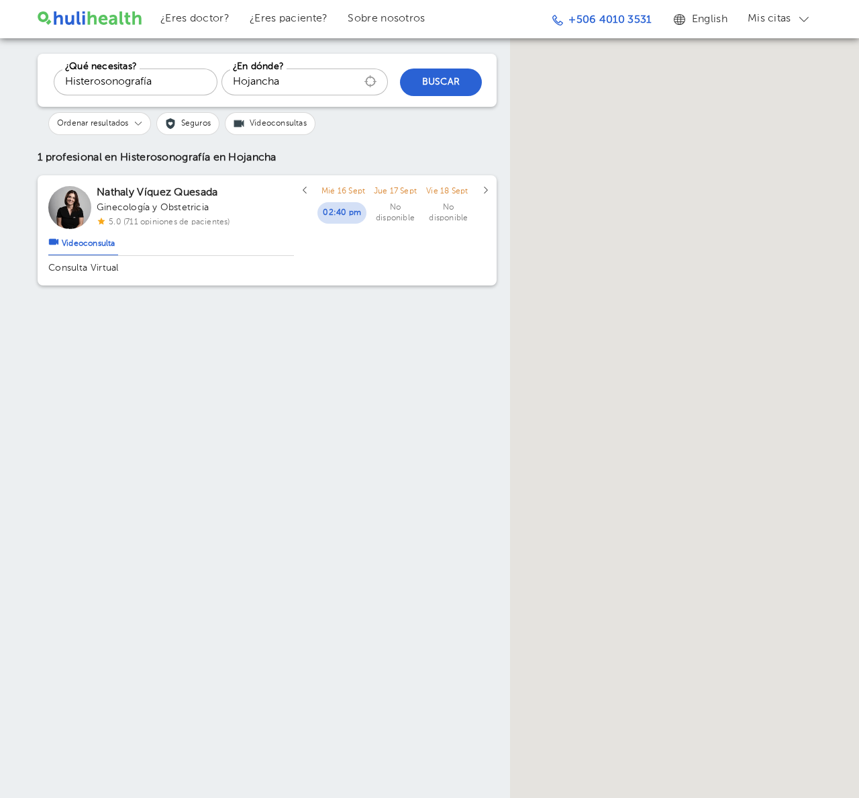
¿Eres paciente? (289, 18)
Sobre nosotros (386, 18)
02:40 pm (342, 213)
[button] (99, 123)
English (709, 19)
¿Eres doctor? (195, 18)
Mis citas (769, 18)
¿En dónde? (258, 66)
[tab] (83, 240)
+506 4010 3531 (609, 20)
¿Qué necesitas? (101, 66)
